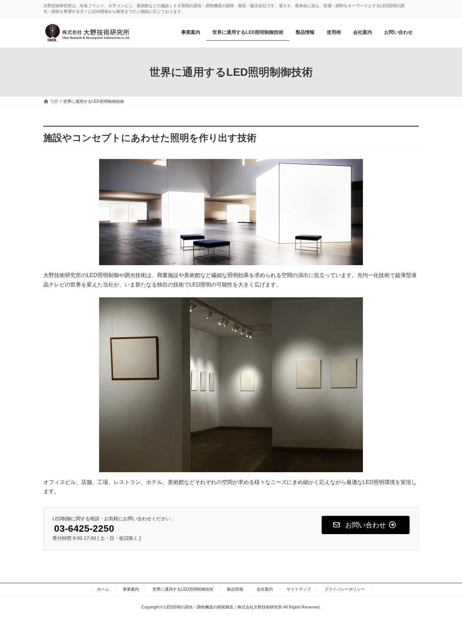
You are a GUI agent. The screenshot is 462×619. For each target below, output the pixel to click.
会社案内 (265, 589)
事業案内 (131, 589)
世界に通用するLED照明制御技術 (183, 589)
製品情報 (235, 589)
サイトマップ (298, 589)
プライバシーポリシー (344, 589)
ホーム (103, 589)
